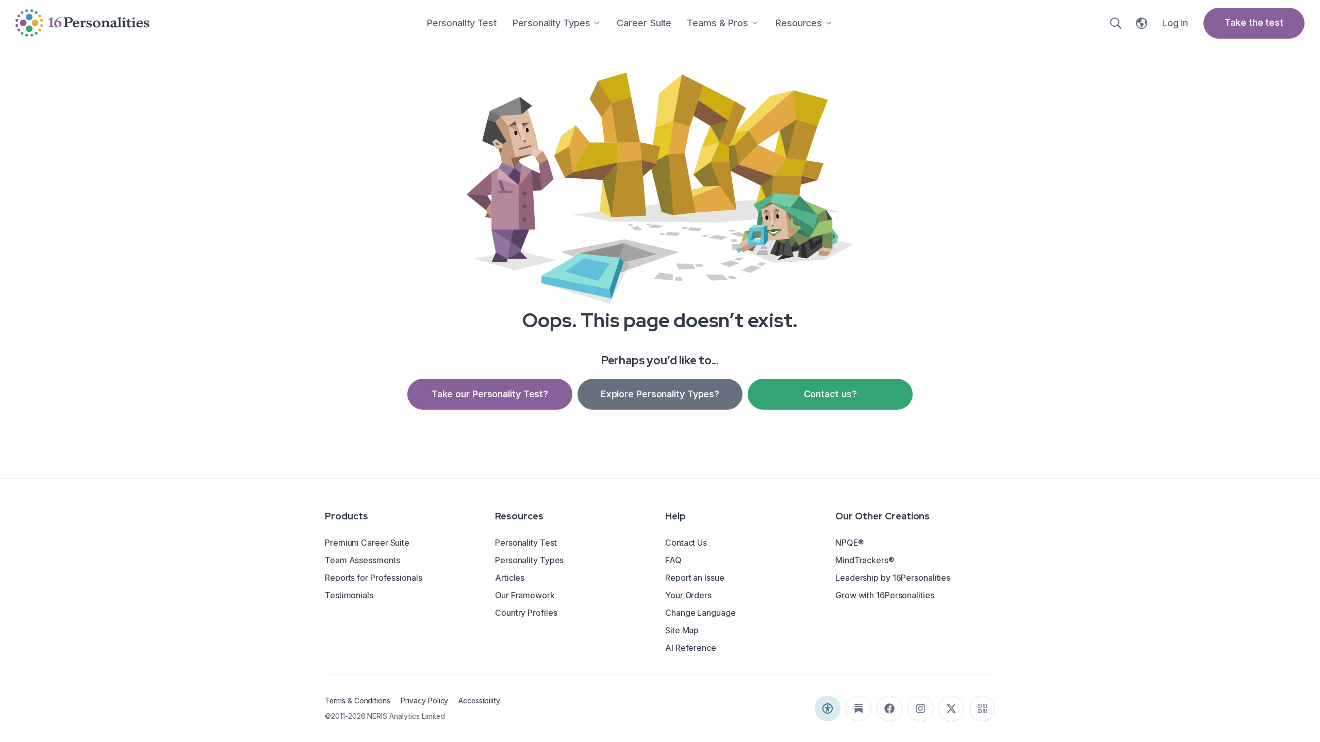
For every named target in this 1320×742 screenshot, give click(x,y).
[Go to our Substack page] (858, 708)
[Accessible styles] (827, 708)
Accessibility (479, 700)
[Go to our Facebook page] (889, 708)
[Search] (1115, 23)
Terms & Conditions (357, 700)
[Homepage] (82, 23)
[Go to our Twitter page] (951, 708)
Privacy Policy (424, 700)
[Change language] (1141, 23)
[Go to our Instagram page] (920, 708)
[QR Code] (982, 708)
